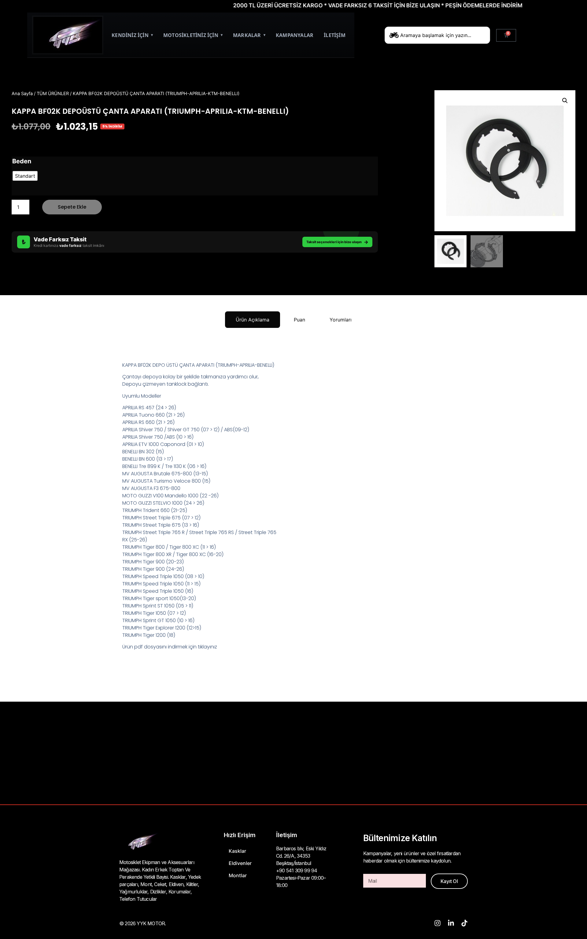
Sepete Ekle (72, 206)
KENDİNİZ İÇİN (132, 35)
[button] (564, 100)
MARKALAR (249, 35)
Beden (21, 161)
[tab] (252, 319)
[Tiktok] (464, 923)
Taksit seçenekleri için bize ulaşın (337, 242)
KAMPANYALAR (294, 35)
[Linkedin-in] (451, 923)
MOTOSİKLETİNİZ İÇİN (193, 35)
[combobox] (437, 35)
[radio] (25, 175)
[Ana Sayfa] (67, 35)
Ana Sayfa (22, 93)
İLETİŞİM (334, 35)
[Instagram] (437, 923)
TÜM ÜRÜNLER (53, 93)
